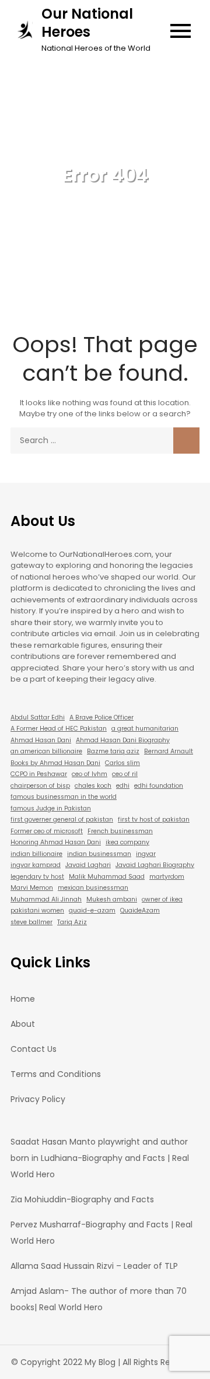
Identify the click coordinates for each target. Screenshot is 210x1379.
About (22, 1024)
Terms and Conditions (55, 1074)
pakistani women (37, 910)
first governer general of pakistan (61, 819)
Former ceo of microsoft (46, 831)
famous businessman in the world (63, 796)
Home (22, 999)
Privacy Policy (37, 1099)
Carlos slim (122, 763)
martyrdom (166, 876)
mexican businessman (93, 887)
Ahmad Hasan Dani (40, 740)
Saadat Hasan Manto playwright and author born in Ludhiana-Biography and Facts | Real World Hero (99, 1158)
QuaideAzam (140, 910)
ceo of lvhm (89, 774)
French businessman (120, 831)
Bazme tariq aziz (113, 751)
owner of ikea (162, 899)
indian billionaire (36, 854)
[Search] (186, 440)
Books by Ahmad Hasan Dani (55, 763)
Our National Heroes (87, 22)
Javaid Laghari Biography (155, 865)
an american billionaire (46, 751)
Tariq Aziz (72, 922)
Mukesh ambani (111, 899)
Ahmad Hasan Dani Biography (123, 740)
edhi (123, 785)
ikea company (127, 842)
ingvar (146, 854)
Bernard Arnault (168, 751)
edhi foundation (158, 785)
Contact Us (33, 1049)
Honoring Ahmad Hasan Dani (55, 842)
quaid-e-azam (92, 910)
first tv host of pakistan (154, 819)
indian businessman (99, 854)
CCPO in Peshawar (38, 774)
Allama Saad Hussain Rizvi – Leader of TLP (94, 1266)
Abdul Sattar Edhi (37, 717)
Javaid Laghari (88, 865)
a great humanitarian (144, 728)
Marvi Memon (31, 887)
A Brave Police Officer (101, 717)
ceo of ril (125, 774)
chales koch (93, 785)
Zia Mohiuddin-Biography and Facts (82, 1199)
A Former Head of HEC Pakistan (58, 728)
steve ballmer (31, 922)
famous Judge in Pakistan (50, 808)
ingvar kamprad (35, 865)
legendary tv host (37, 876)
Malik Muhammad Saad (107, 876)
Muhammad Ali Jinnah (46, 899)
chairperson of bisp (40, 785)
